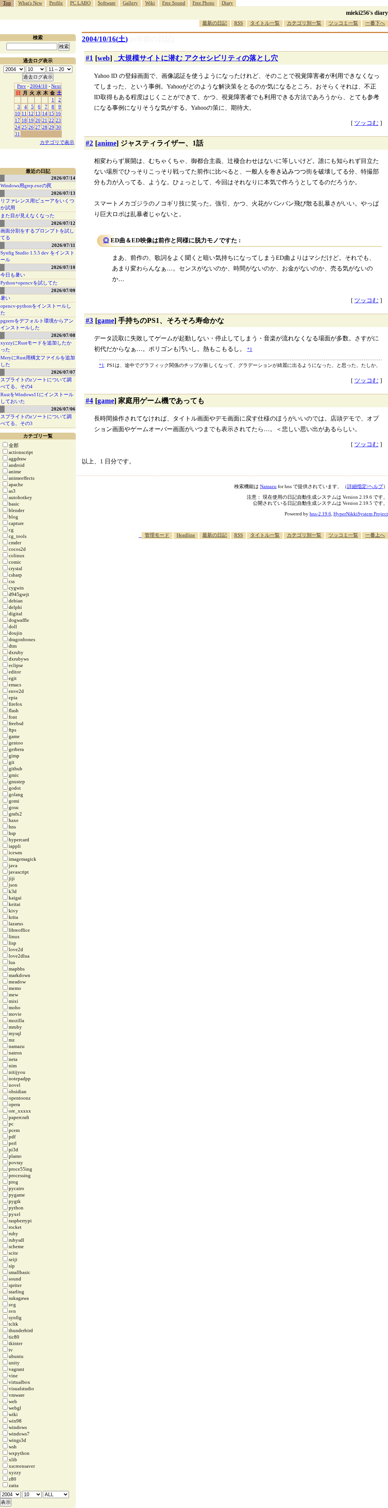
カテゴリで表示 (57, 142)
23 (58, 120)
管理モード (157, 535)
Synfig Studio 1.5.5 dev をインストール (37, 256)
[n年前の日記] (152, 39)
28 (44, 127)
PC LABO (80, 3)
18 (24, 120)
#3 (89, 320)
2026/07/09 (63, 290)
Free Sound (173, 3)
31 (17, 134)
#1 (89, 58)
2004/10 (38, 86)
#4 (89, 401)
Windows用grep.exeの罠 (26, 185)
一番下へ (375, 23)
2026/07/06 (63, 409)
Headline (186, 535)
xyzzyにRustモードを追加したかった (36, 346)
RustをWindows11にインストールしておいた (37, 398)
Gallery (130, 3)
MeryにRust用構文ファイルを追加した (37, 361)
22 (51, 120)
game (105, 320)
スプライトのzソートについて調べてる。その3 (36, 420)
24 (17, 127)
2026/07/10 (63, 267)
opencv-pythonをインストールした (35, 309)
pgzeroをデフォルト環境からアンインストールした (37, 324)
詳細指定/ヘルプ (365, 486)
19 (31, 120)
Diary (227, 3)
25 (24, 127)
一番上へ (375, 535)
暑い (5, 298)
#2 (89, 143)
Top (7, 3)
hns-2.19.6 (320, 514)
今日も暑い (12, 275)
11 (24, 113)
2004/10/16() (105, 39)
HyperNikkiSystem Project (360, 514)
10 (17, 113)
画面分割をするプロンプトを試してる (37, 234)
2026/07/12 (63, 223)
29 (51, 127)
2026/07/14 (63, 178)
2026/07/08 (63, 335)
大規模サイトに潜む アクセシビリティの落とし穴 (198, 58)
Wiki (150, 3)
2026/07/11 (63, 245)
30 (58, 127)
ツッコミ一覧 (343, 23)
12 (31, 113)
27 (38, 127)
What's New (30, 3)
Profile (56, 3)
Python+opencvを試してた (29, 283)
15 (51, 113)
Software (107, 3)
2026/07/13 (63, 193)
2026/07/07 (63, 372)
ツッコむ (366, 123)
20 (38, 120)
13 (38, 113)
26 (31, 127)
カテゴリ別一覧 (304, 23)
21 (44, 120)
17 (17, 120)
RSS (238, 23)
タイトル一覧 (265, 23)
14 (44, 113)
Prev (21, 86)
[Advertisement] (250, 562)
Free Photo (203, 3)
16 (58, 113)
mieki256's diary (367, 12)
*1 (101, 365)
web (103, 58)
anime (106, 143)
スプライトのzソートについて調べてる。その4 (36, 383)
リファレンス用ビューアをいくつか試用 (37, 204)
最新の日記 (214, 23)
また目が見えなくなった (27, 215)
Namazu (268, 486)
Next (56, 86)
